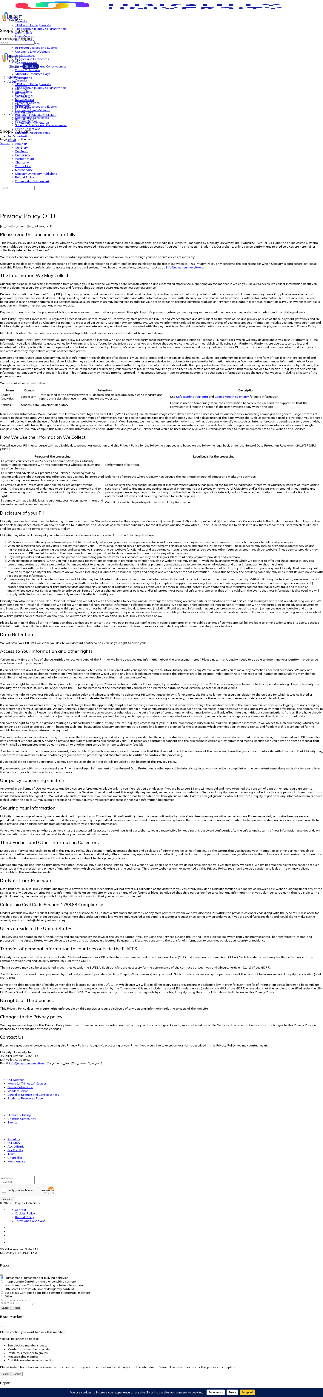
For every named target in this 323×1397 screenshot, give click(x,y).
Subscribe (6, 1199)
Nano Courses (24, 95)
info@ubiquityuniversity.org (185, 267)
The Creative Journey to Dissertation (40, 88)
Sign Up (30, 66)
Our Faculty (22, 155)
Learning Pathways (21, 114)
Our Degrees (15, 1080)
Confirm (17, 1374)
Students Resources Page (32, 132)
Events (12, 1122)
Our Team (21, 151)
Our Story (21, 147)
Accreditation (24, 159)
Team (11, 1154)
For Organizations (19, 136)
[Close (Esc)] (1, 1275)
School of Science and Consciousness (41, 125)
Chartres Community (21, 1119)
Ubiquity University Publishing (36, 173)
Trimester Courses (27, 103)
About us (21, 144)
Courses (12, 76)
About (11, 140)
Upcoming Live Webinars (32, 110)
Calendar (21, 80)
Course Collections (27, 129)
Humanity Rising (19, 1115)
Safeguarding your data (192, 396)
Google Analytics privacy (232, 396)
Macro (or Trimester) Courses (27, 1083)
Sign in (5, 143)
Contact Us (23, 166)
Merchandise (24, 170)
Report (16, 1307)
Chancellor (22, 162)
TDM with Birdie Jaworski (33, 84)
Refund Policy (24, 177)
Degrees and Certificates (32, 118)
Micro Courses (24, 99)
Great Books (23, 91)
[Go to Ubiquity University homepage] (155, 9)
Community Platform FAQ (32, 181)
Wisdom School (26, 121)
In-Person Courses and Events (36, 106)
